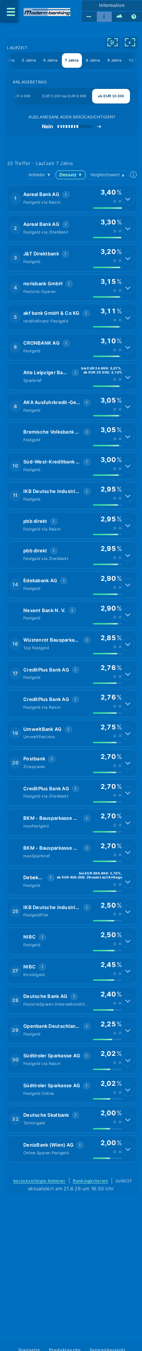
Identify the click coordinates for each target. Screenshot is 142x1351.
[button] (72, 198)
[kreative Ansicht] (119, 17)
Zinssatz (70, 174)
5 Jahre (29, 60)
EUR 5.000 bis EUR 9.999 (64, 96)
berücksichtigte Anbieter (39, 1181)
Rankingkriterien (90, 1181)
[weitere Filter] (112, 42)
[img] (107, 208)
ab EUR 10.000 (111, 96)
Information (112, 5)
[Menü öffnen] (9, 11)
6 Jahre (50, 60)
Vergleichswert (107, 174)
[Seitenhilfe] (134, 17)
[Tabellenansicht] (89, 17)
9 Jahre (114, 60)
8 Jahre (93, 60)
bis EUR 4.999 (18, 96)
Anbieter (39, 174)
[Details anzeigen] (127, 198)
